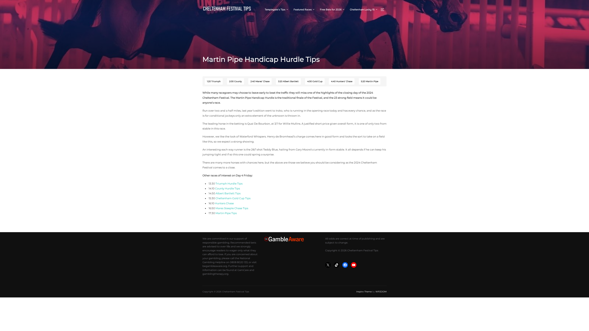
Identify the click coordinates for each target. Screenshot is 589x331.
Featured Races (303, 9)
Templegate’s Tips (275, 9)
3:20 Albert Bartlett (288, 81)
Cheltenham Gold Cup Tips (233, 198)
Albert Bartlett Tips (228, 193)
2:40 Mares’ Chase (259, 81)
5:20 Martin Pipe (369, 81)
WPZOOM (381, 291)
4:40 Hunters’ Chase (341, 81)
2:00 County (235, 81)
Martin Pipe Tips (226, 213)
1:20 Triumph (214, 81)
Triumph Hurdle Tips (229, 183)
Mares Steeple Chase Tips (232, 208)
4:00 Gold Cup (314, 81)
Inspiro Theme (364, 291)
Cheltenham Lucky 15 (362, 9)
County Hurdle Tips (227, 188)
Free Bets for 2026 (331, 9)
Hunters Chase (224, 203)
